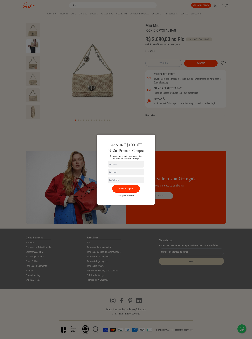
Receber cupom (126, 188)
